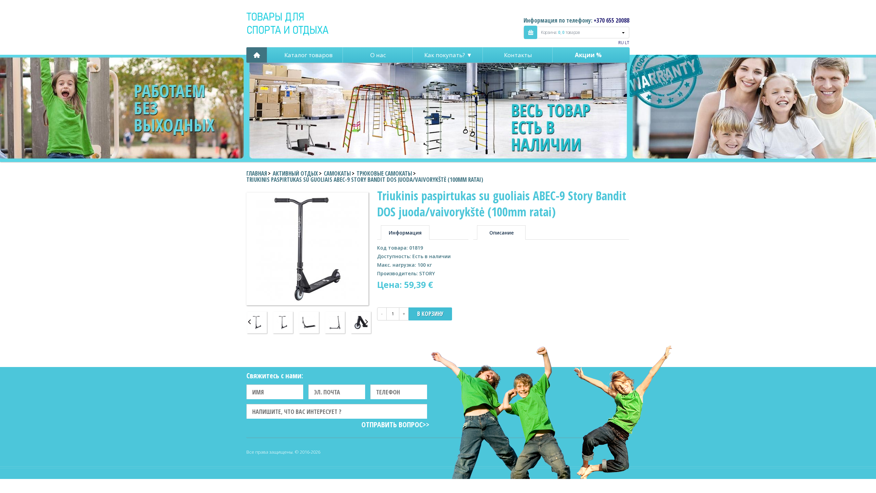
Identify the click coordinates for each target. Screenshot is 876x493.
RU (621, 43)
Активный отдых (295, 173)
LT (627, 43)
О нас (378, 55)
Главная (256, 173)
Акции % (588, 55)
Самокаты (337, 173)
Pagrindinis (256, 55)
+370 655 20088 (611, 20)
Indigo (288, 23)
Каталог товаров (308, 55)
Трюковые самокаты (384, 173)
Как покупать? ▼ (448, 55)
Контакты (518, 55)
